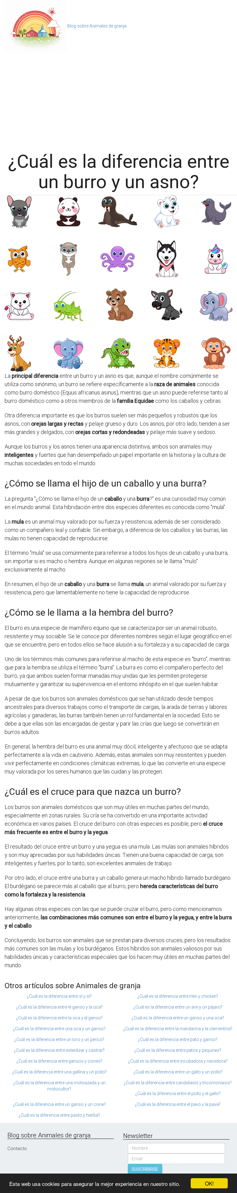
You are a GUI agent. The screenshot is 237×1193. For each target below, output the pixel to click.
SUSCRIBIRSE (145, 1169)
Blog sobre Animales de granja (97, 25)
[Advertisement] (118, 99)
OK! (209, 1183)
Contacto (17, 1148)
